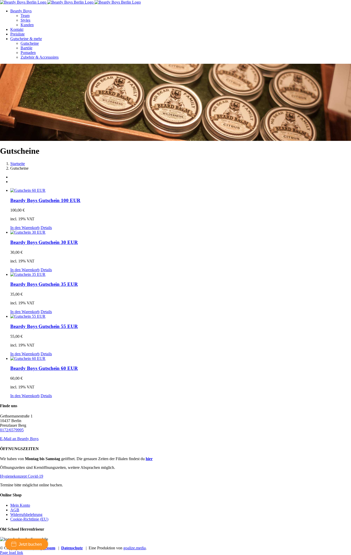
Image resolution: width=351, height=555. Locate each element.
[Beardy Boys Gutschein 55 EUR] (180, 316)
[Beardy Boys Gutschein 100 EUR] (180, 190)
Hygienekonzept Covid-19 (21, 476)
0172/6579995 (12, 430)
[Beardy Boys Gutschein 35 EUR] (180, 274)
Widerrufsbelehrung (26, 514)
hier (149, 459)
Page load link (11, 552)
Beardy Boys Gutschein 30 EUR (44, 242)
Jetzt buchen (30, 544)
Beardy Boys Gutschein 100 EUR (45, 200)
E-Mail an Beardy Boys (19, 438)
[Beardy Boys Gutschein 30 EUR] (180, 232)
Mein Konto (20, 505)
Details (46, 227)
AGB (14, 510)
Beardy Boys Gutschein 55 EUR (44, 326)
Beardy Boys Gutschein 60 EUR (44, 368)
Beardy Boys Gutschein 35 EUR (44, 284)
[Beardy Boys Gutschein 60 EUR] (180, 358)
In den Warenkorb (25, 227)
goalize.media (134, 548)
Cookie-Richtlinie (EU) (29, 519)
